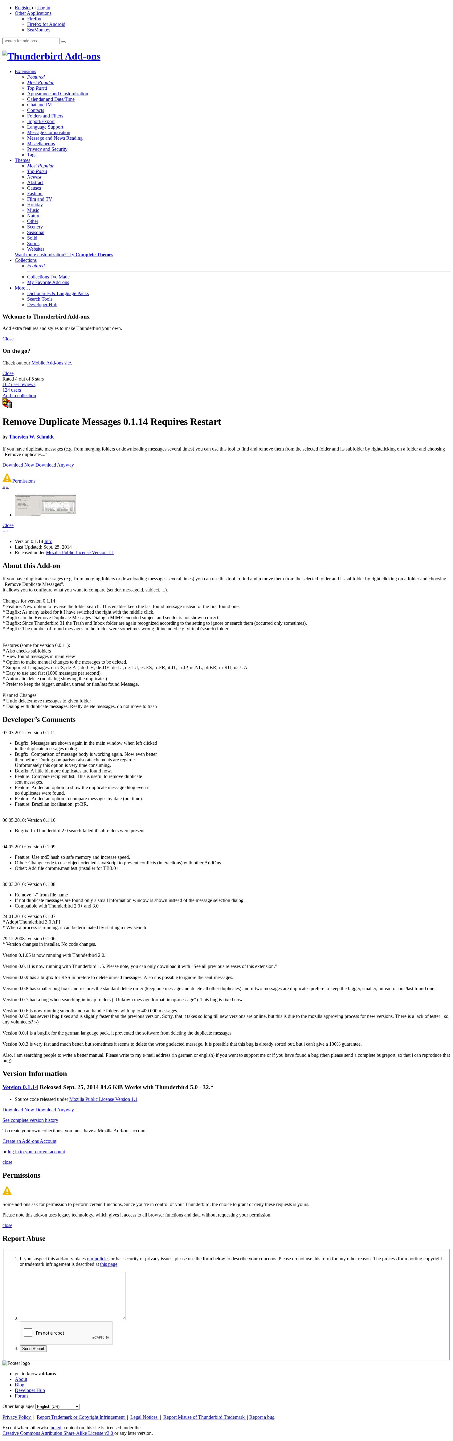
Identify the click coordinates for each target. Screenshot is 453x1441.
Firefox (34, 18)
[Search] (63, 42)
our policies (98, 1258)
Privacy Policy (17, 1417)
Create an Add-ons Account (29, 1141)
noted (56, 1427)
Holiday (35, 204)
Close (8, 338)
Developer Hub (42, 304)
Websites (35, 249)
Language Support (45, 127)
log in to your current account (36, 1151)
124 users (11, 390)
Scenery (35, 226)
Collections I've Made (48, 276)
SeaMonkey (39, 29)
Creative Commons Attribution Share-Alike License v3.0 (58, 1433)
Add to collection (19, 395)
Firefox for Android (46, 24)
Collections (26, 260)
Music (33, 210)
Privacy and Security (47, 149)
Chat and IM (39, 104)
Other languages (18, 1406)
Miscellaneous (41, 143)
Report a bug (262, 1417)
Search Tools (39, 299)
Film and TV (39, 199)
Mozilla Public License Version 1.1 (80, 552)
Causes (34, 188)
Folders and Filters (45, 115)
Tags (31, 154)
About (21, 1379)
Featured (36, 77)
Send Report (33, 1348)
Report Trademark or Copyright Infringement (81, 1417)
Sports (33, 243)
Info (48, 541)
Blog (19, 1384)
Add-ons (81, 56)
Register (23, 7)
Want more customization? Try (64, 254)
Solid (32, 238)
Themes (22, 160)
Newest (34, 176)
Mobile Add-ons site (51, 362)
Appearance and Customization (57, 93)
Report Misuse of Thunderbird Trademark (204, 1417)
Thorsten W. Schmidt (31, 436)
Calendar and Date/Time (51, 99)
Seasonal (35, 232)
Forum (21, 1395)
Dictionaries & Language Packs (58, 293)
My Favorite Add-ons (48, 282)
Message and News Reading (55, 138)
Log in (43, 7)
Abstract (35, 182)
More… (22, 287)
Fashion (35, 193)
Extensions (25, 71)
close (7, 1162)
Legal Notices (144, 1417)
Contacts (35, 110)
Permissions (23, 481)
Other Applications (33, 13)
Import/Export (41, 121)
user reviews (18, 384)
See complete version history (30, 1120)
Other (32, 221)
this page (108, 1264)
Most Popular (40, 82)
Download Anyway (54, 464)
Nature (33, 215)
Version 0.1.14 (20, 1087)
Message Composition (48, 132)
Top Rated (37, 88)
